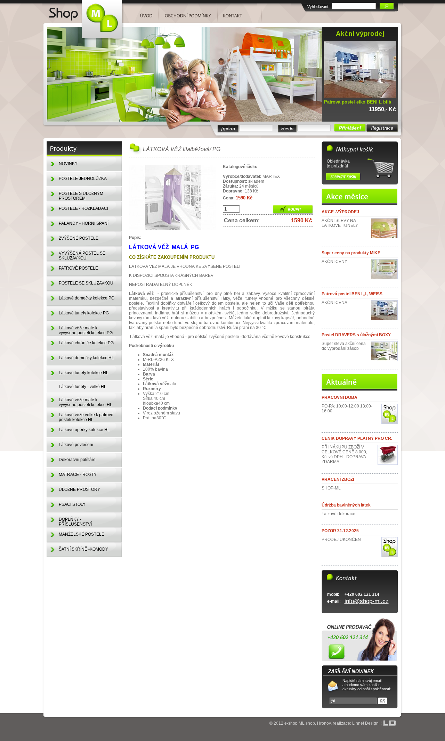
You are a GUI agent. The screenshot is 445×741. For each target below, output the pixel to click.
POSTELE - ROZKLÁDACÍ (83, 208)
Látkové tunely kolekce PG (84, 313)
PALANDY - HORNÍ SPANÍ (83, 223)
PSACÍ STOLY (72, 504)
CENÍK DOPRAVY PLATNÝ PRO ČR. (357, 438)
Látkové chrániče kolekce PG (86, 342)
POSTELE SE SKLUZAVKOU (86, 283)
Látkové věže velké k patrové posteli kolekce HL (86, 417)
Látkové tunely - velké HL (82, 386)
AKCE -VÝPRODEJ (340, 211)
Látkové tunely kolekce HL (83, 372)
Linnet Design (365, 723)
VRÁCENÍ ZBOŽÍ (338, 479)
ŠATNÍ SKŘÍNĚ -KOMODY (83, 549)
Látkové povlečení (76, 444)
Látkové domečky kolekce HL (86, 357)
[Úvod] (83, 11)
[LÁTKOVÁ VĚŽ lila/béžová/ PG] (173, 229)
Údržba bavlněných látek (346, 505)
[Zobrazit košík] (343, 176)
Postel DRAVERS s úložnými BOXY (356, 334)
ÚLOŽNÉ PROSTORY (79, 489)
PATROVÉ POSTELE (78, 268)
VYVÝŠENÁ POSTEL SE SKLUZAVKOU (82, 256)
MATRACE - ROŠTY (78, 474)
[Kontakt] (237, 13)
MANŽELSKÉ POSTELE (81, 534)
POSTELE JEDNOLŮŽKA (83, 178)
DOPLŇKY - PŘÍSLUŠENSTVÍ (75, 522)
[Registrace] (382, 128)
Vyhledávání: (318, 7)
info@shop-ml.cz (367, 601)
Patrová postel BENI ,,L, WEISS (352, 293)
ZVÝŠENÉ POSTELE (78, 238)
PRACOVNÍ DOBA (339, 397)
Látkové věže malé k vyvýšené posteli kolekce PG (86, 330)
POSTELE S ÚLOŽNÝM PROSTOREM (81, 196)
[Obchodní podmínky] (188, 13)
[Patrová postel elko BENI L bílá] (361, 96)
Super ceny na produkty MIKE (351, 252)
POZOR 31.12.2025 (340, 530)
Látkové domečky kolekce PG (86, 298)
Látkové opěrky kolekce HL (84, 429)
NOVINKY (68, 163)
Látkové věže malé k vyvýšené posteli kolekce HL (85, 402)
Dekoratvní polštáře (77, 459)
